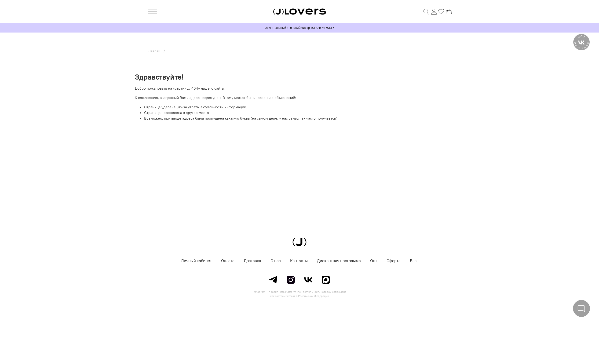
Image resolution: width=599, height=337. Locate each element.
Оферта (394, 260)
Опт (373, 260)
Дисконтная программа (339, 260)
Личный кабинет (196, 260)
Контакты (299, 260)
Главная (153, 50)
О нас (275, 260)
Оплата (227, 260)
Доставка (252, 260)
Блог (414, 260)
